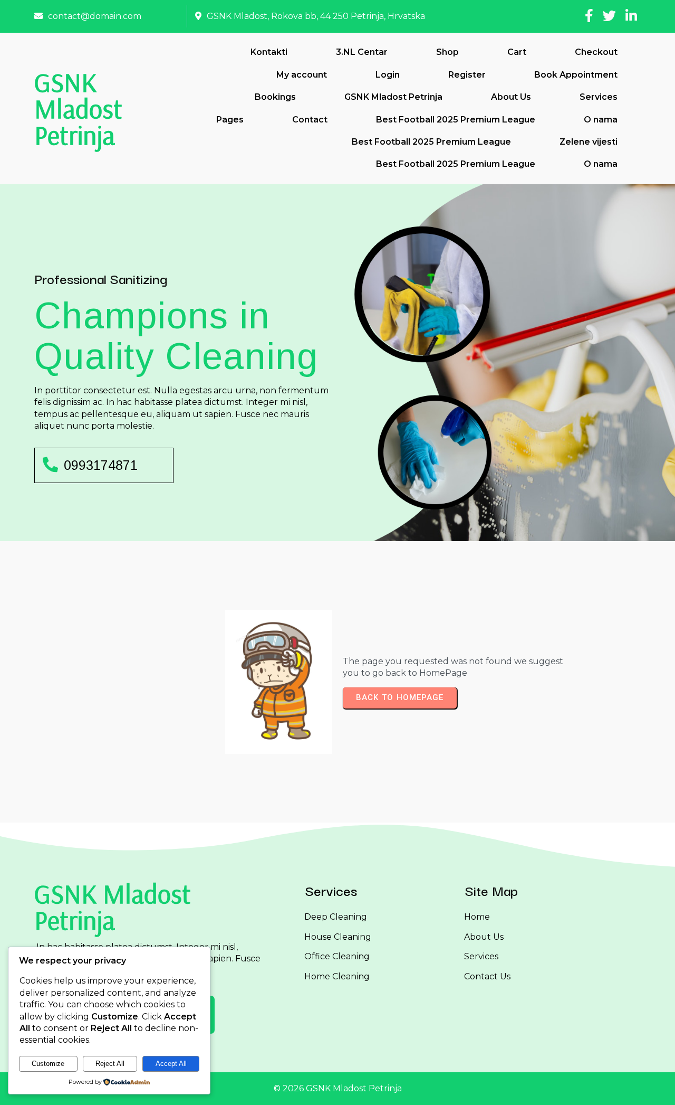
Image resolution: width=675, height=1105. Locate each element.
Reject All (109, 1064)
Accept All (171, 1064)
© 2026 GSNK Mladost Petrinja (338, 1088)
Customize (48, 1064)
